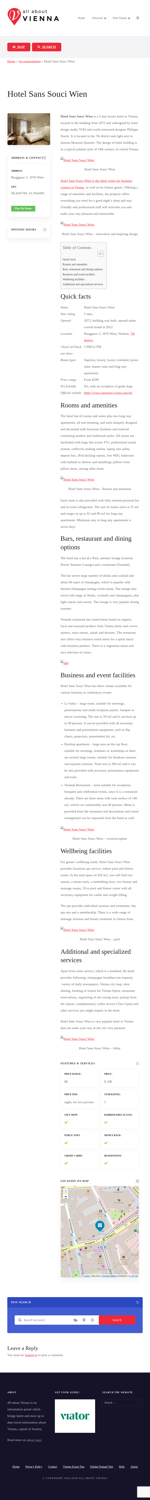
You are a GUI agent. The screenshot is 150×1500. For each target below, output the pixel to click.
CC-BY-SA (133, 1275)
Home (81, 18)
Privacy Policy (33, 1466)
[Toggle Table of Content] (99, 254)
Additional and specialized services (83, 284)
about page (34, 1440)
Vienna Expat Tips (73, 1466)
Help (122, 1466)
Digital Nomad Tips (101, 1466)
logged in (31, 1355)
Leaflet (87, 1275)
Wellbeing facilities (74, 279)
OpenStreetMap (109, 1275)
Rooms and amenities (75, 264)
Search (117, 1320)
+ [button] (66, 1191)
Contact (52, 1466)
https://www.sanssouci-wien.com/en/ (108, 393)
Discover (97, 18)
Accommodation (30, 61)
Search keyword (20, 1320)
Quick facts (69, 259)
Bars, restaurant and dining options (83, 269)
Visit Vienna (119, 18)
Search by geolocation (92, 1320)
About (134, 1466)
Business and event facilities (79, 274)
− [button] (66, 1196)
